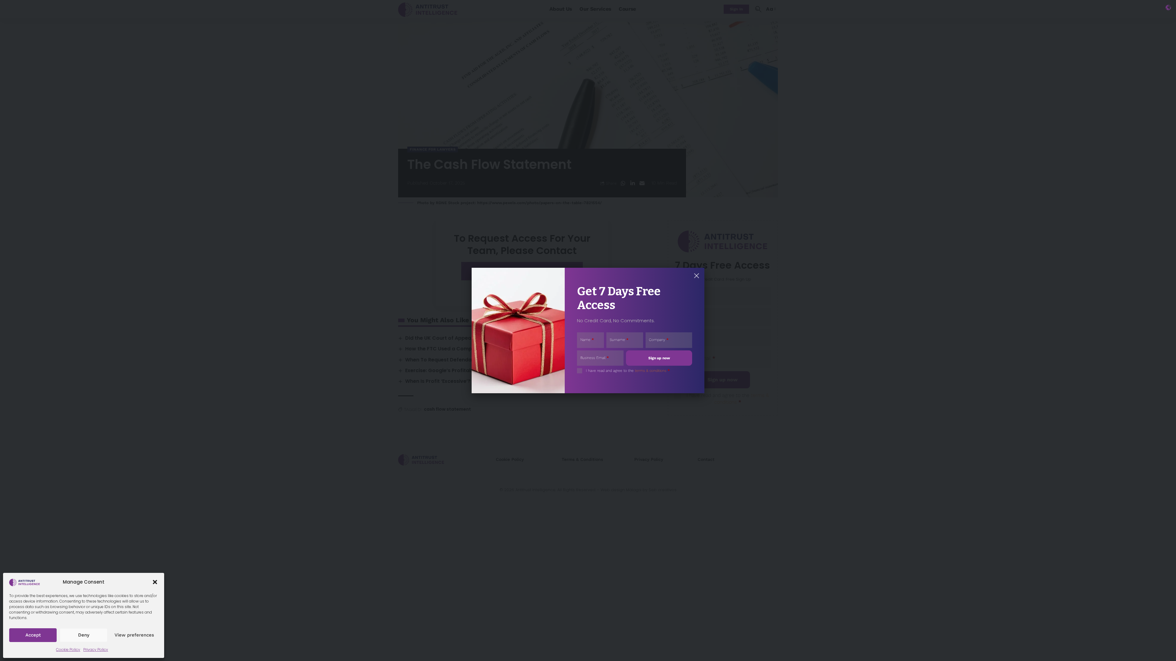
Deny (83, 635)
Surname (619, 340)
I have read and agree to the (628, 370)
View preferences (134, 635)
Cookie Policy (68, 649)
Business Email (594, 358)
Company (659, 340)
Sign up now (659, 358)
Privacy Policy (95, 649)
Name (587, 340)
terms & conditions (650, 370)
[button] (155, 582)
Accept (33, 635)
